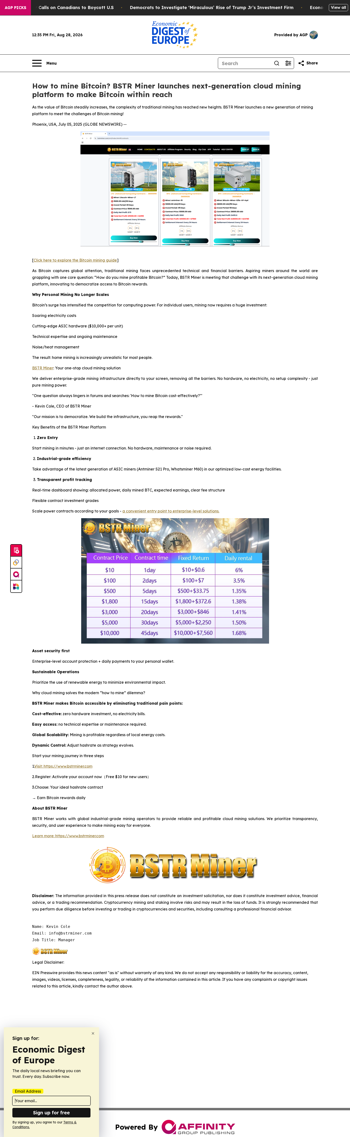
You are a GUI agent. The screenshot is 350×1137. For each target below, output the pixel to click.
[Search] (276, 63)
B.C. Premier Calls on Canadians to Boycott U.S (62, 7)
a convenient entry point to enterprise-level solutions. (170, 511)
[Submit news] (16, 551)
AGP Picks (15, 7)
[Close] (93, 1033)
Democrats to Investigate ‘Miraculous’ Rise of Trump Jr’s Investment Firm (212, 7)
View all (338, 7)
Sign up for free (51, 1113)
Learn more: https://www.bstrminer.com (68, 835)
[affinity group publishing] (16, 574)
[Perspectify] (16, 562)
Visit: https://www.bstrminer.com (63, 766)
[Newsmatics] (16, 586)
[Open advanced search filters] (288, 63)
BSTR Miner (42, 368)
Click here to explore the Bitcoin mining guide (75, 260)
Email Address (28, 1091)
